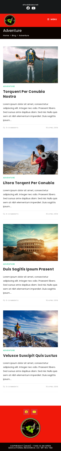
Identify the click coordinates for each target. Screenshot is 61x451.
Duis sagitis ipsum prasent (28, 269)
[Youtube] (33, 8)
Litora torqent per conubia (28, 182)
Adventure (24, 35)
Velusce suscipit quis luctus (30, 355)
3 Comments (12, 127)
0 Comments (12, 214)
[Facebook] (28, 8)
